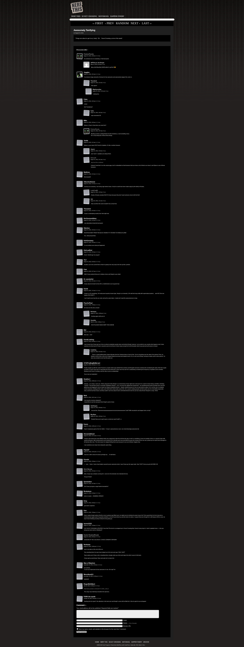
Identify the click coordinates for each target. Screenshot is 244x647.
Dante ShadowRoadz (91, 535)
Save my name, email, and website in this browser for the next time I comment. (102, 629)
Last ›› (147, 23)
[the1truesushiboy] (80, 221)
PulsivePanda (89, 54)
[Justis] (80, 143)
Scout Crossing (89, 16)
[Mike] (80, 123)
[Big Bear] (86, 417)
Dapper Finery (117, 16)
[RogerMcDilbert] (80, 586)
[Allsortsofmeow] (80, 184)
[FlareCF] (80, 452)
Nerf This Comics (122, 8)
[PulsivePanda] (80, 59)
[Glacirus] (80, 230)
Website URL (127, 626)
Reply (99, 55)
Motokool (103, 16)
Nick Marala (88, 469)
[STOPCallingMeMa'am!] (80, 365)
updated (113, 38)
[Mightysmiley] (89, 92)
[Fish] (80, 272)
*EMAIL (130, 623)
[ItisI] (80, 332)
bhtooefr (93, 158)
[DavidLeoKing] (80, 342)
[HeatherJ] (80, 381)
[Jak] (86, 201)
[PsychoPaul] (80, 305)
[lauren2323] (80, 526)
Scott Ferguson (106, 645)
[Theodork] (86, 83)
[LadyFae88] (86, 195)
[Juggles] (80, 75)
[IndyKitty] (86, 352)
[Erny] (80, 503)
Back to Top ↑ (142, 645)
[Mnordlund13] (80, 577)
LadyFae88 (94, 190)
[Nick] (80, 398)
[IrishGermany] (80, 243)
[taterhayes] (86, 408)
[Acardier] (86, 322)
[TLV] (80, 262)
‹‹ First (98, 23)
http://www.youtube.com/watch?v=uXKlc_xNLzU (96, 588)
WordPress (119, 645)
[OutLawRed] (80, 252)
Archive (146, 642)
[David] (80, 291)
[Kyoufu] (80, 462)
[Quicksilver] (80, 484)
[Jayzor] (86, 151)
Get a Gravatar (133, 623)
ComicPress (127, 645)
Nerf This (75, 16)
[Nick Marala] (80, 474)
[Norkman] (86, 314)
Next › (135, 23)
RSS (137, 645)
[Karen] (80, 426)
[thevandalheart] (80, 436)
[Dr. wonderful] (80, 281)
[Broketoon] (80, 494)
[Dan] (80, 513)
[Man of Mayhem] (80, 565)
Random (122, 23)
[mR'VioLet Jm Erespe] (86, 65)
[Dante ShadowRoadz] (80, 540)
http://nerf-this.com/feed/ (97, 162)
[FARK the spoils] (80, 599)
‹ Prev (109, 23)
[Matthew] (80, 174)
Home (97, 642)
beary (91, 38)
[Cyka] (80, 102)
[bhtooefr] (86, 162)
